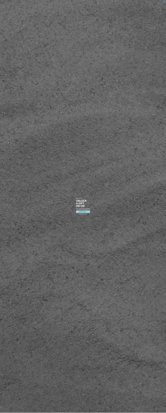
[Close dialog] (164, 2)
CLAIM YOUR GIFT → (83, 211)
